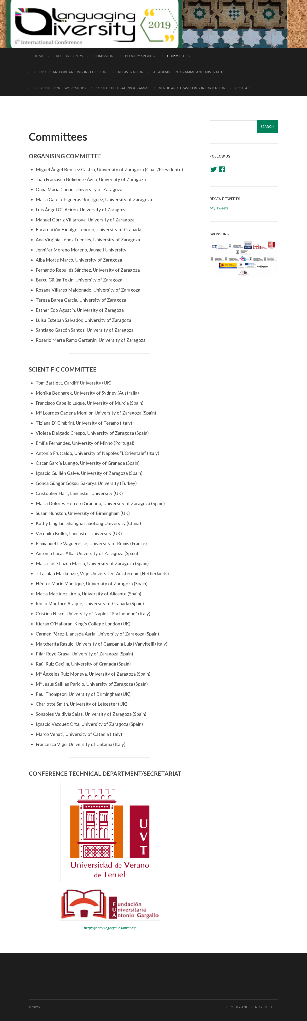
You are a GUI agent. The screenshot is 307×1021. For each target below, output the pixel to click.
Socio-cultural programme (122, 88)
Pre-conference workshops (60, 88)
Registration (131, 72)
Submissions (104, 56)
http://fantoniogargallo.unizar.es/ (110, 927)
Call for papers (68, 56)
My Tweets (219, 208)
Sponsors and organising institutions (71, 72)
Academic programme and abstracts (189, 72)
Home (39, 56)
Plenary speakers (141, 56)
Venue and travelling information (192, 88)
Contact (243, 88)
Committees (178, 56)
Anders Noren (254, 1007)
